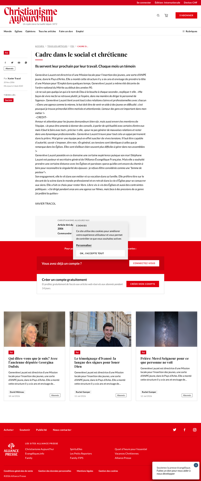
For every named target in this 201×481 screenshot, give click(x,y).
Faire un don (66, 31)
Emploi (80, 31)
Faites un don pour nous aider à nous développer (173, 472)
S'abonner (186, 15)
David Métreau (17, 392)
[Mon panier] (166, 15)
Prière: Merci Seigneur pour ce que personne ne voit (165, 360)
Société (8, 100)
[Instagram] (194, 429)
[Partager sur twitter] (12, 62)
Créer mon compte (142, 284)
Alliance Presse (123, 457)
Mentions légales (85, 471)
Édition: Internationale (167, 2)
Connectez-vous (144, 263)
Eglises (18, 31)
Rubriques (191, 31)
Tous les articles (47, 31)
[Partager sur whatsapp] (25, 62)
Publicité (41, 429)
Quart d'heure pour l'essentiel (131, 449)
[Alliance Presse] (11, 455)
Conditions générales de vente (18, 471)
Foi (72, 46)
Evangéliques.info (34, 453)
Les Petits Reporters (81, 453)
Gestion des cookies (108, 471)
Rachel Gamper (83, 392)
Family (28, 457)
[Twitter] (174, 429)
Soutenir (25, 429)
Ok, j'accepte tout (92, 253)
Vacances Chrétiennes (127, 453)
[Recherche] (158, 15)
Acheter (9, 429)
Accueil (39, 46)
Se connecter (144, 2)
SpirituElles (76, 449)
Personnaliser (84, 245)
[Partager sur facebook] (5, 62)
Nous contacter (62, 429)
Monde (8, 31)
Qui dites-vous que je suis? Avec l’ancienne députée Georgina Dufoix (33, 362)
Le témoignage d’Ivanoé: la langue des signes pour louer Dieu (97, 362)
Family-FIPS (76, 457)
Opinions (30, 31)
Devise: (190, 2)
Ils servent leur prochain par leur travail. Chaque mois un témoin (85, 66)
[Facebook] (184, 429)
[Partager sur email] (19, 62)
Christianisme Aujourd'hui (39, 449)
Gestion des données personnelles (54, 471)
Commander (65, 233)
